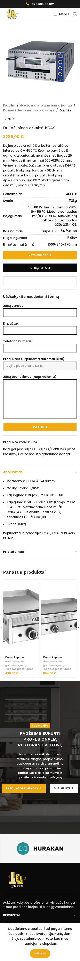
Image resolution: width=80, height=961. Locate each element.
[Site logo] (12, 14)
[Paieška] (75, 14)
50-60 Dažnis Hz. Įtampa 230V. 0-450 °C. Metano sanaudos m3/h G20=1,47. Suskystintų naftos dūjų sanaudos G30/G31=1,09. (52, 216)
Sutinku (40, 953)
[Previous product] (5, 119)
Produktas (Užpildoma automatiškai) (33, 359)
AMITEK (71, 194)
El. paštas (11, 323)
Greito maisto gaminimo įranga (46, 105)
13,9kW (72, 238)
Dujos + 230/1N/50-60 (59, 231)
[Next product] (13, 119)
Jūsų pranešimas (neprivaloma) (29, 377)
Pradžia (9, 105)
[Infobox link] (40, 4)
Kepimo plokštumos (19, 669)
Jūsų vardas (13, 306)
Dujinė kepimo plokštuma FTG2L (55, 658)
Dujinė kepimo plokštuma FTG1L (17, 658)
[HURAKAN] (40, 848)
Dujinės (65, 110)
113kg (73, 201)
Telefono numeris (17, 341)
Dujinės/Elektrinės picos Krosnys (29, 110)
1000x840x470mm (62, 244)
